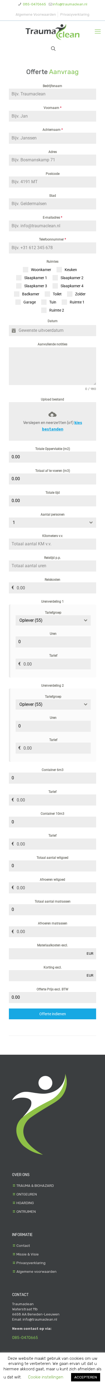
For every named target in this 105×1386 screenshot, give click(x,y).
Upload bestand (52, 399)
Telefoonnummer (52, 239)
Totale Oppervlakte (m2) (52, 449)
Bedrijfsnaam (52, 86)
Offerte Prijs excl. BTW (52, 989)
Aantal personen (53, 514)
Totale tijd (53, 493)
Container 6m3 (53, 770)
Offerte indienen (52, 1014)
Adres (52, 152)
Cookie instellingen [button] (45, 1377)
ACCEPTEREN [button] (85, 1377)
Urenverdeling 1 (52, 601)
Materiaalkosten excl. (52, 945)
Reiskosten (52, 580)
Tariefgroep (53, 612)
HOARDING (25, 1203)
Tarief (53, 655)
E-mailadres (52, 217)
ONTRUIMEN (26, 1212)
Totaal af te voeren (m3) (52, 471)
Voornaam (52, 108)
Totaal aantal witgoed (52, 858)
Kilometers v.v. (52, 536)
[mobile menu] (97, 31)
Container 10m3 (52, 814)
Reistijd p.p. (52, 558)
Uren (53, 634)
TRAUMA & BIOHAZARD (35, 1186)
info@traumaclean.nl (70, 4)
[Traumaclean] (52, 32)
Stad (52, 196)
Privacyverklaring (74, 14)
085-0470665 (34, 4)
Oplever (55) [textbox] (31, 620)
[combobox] (52, 522)
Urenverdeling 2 (52, 685)
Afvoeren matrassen (52, 923)
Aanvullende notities (52, 344)
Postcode (53, 174)
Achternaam (53, 130)
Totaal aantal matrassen (53, 901)
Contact (23, 1246)
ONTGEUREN (26, 1194)
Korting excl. (53, 967)
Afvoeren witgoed (52, 879)
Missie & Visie (27, 1254)
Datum (53, 321)
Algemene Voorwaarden (36, 14)
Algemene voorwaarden (36, 1272)
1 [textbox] (14, 522)
